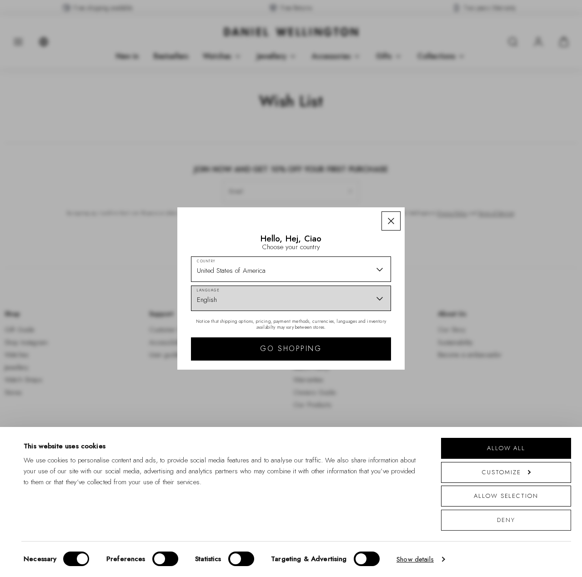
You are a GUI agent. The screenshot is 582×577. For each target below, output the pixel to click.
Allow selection (506, 496)
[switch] (165, 559)
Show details (415, 559)
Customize (501, 472)
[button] (391, 221)
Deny (506, 520)
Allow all (506, 448)
